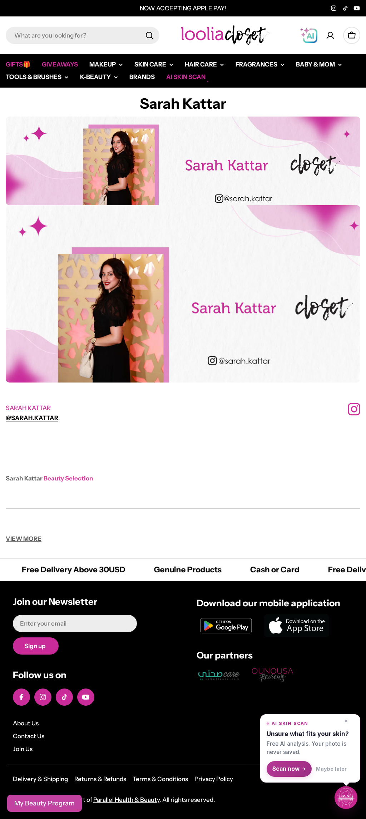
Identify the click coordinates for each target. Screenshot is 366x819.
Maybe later (331, 769)
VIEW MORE (23, 538)
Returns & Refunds (100, 779)
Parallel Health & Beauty (126, 799)
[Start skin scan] (346, 799)
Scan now (286, 768)
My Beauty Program (44, 803)
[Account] (330, 35)
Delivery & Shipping (40, 779)
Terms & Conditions (160, 779)
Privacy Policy (213, 779)
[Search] (149, 35)
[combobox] (82, 35)
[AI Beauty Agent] (308, 35)
